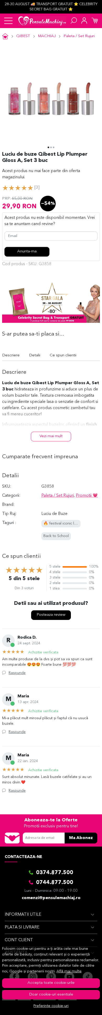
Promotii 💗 (87, 496)
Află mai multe (69, 971)
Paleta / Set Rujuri (79, 36)
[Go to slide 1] (48, 147)
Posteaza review (51, 615)
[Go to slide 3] (53, 147)
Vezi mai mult (51, 436)
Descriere (11, 355)
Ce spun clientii (63, 355)
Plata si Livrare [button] (22, 927)
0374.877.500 (54, 872)
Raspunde (17, 673)
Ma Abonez (81, 838)
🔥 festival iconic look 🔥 (64, 524)
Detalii (34, 355)
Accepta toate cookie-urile (51, 983)
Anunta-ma (27, 251)
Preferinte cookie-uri (51, 1006)
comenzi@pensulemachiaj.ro (51, 898)
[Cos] (95, 21)
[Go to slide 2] (51, 147)
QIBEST (23, 36)
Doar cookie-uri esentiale (51, 995)
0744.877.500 (54, 882)
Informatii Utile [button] (23, 915)
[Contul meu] (84, 21)
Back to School (56, 536)
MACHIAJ (47, 36)
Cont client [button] (19, 940)
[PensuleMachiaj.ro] (42, 21)
